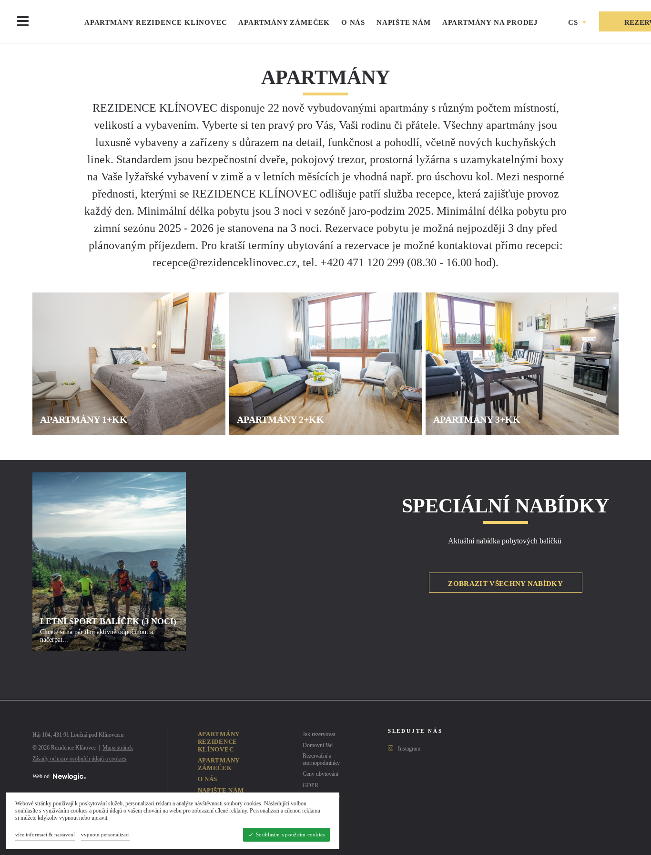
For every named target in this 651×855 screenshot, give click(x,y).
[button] (576, 22)
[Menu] (22, 21)
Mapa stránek (117, 747)
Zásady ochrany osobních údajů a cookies (79, 758)
